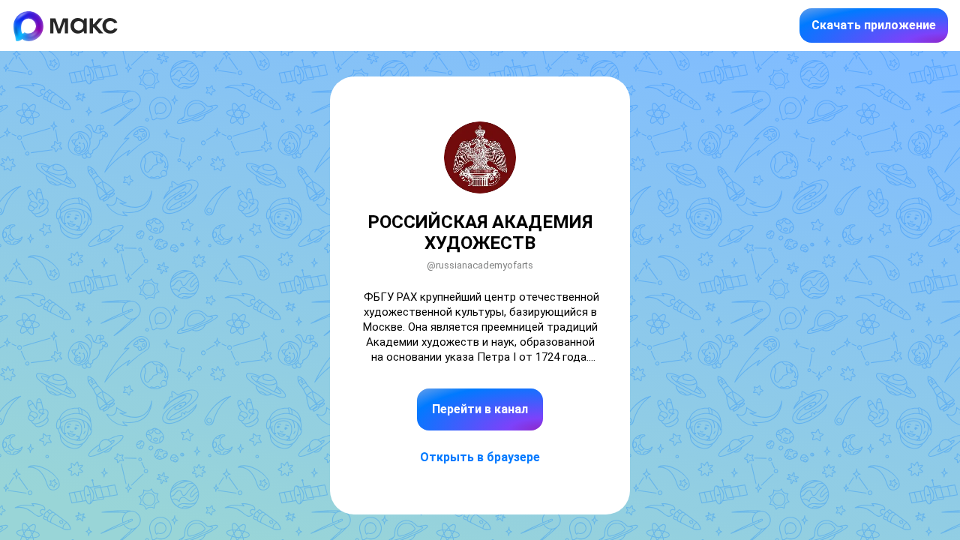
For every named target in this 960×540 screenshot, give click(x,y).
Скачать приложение (874, 25)
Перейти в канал (480, 409)
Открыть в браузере (480, 457)
